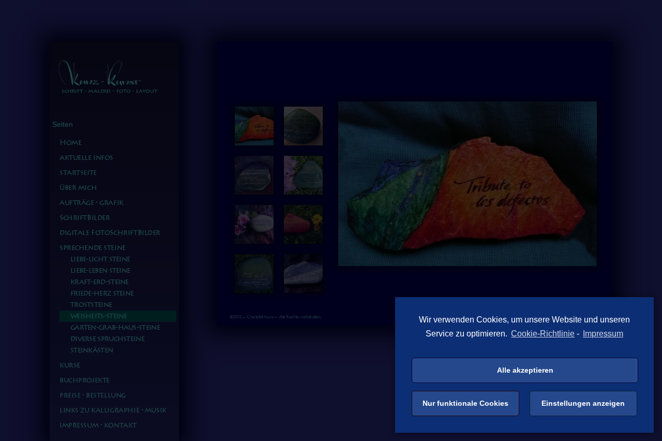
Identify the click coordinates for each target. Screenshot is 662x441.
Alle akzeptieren (525, 370)
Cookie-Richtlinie (543, 333)
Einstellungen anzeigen (583, 403)
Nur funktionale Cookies (465, 403)
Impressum (603, 333)
